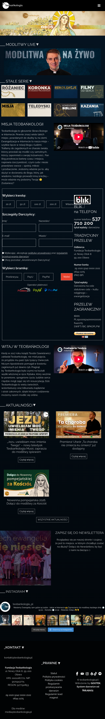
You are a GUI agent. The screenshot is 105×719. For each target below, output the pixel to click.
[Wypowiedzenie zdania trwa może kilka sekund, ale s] (64, 620)
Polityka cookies (54, 680)
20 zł (8, 204)
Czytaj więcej (26, 459)
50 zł (22, 204)
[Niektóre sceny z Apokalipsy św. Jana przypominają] (17, 620)
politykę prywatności (39, 253)
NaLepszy (87, 690)
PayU (30, 276)
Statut (54, 673)
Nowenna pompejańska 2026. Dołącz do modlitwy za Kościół (26, 502)
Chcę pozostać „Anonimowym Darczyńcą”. (27, 260)
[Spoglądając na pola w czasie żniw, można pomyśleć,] (29, 620)
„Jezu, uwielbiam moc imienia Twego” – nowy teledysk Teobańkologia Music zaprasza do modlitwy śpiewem (26, 446)
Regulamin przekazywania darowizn (54, 687)
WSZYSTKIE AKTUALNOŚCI (52, 519)
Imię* (5, 221)
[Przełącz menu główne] (99, 5)
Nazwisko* (44, 221)
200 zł (53, 204)
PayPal (46, 276)
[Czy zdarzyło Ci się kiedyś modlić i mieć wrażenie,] (40, 620)
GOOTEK (95, 683)
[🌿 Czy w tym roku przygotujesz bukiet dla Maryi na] (88, 620)
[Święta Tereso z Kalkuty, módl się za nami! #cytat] (5, 620)
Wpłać (66, 276)
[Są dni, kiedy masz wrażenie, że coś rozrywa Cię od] (76, 620)
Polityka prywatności (54, 676)
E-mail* (6, 235)
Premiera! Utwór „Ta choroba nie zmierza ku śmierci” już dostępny (78, 445)
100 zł (37, 204)
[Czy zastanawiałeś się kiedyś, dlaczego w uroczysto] (52, 620)
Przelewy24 (12, 276)
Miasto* (43, 235)
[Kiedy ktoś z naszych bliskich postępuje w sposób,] (99, 620)
